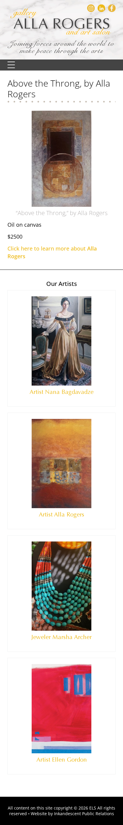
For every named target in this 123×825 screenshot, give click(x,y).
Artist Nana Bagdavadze (61, 392)
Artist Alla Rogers (61, 514)
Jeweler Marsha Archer (61, 637)
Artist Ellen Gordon (61, 759)
